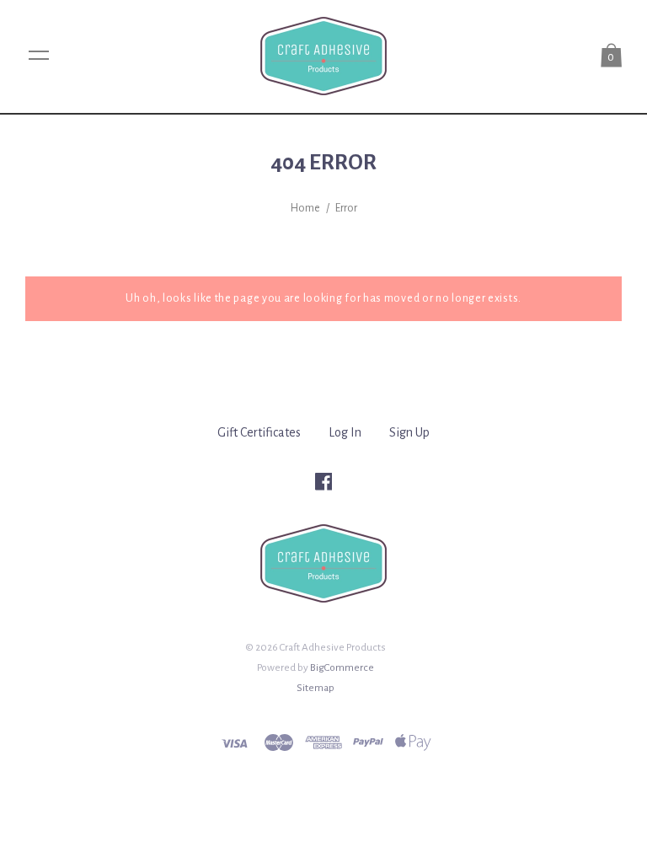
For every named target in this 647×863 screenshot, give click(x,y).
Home (305, 208)
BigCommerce (342, 667)
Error (346, 208)
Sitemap (315, 688)
